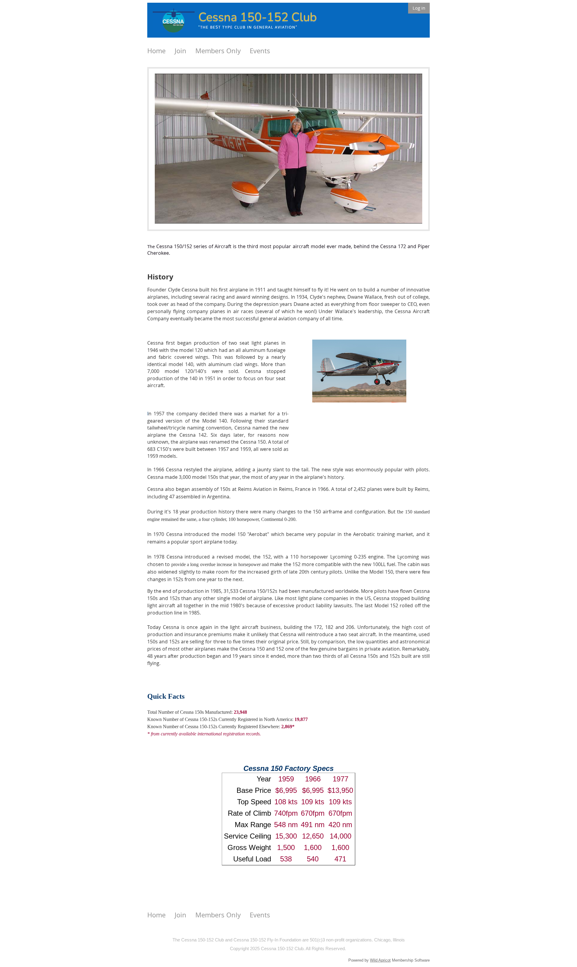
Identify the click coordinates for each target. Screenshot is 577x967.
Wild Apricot (380, 960)
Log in (419, 8)
